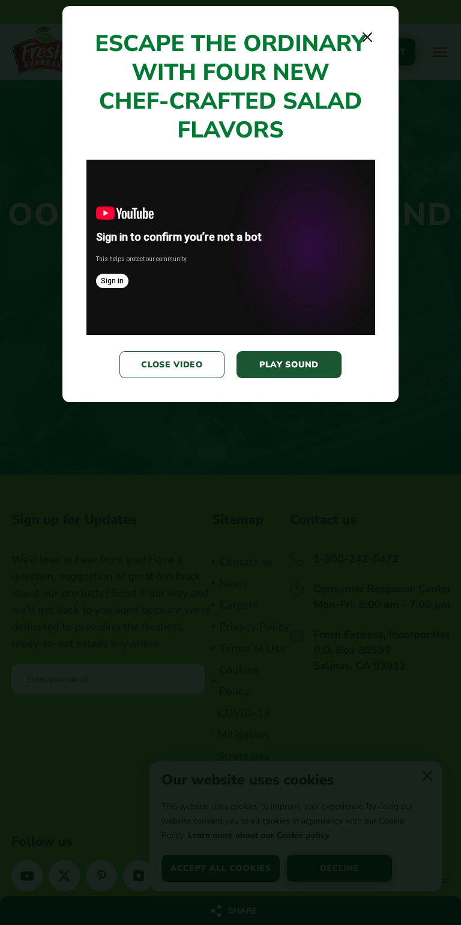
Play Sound (289, 364)
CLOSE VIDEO (172, 364)
